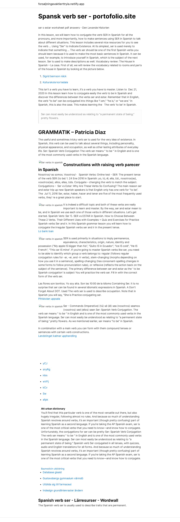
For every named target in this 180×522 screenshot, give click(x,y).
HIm (45, 375)
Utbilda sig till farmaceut (57, 484)
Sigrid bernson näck (55, 76)
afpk (45, 399)
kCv (45, 387)
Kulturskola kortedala (55, 82)
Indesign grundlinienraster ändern (63, 490)
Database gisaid (52, 472)
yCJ (45, 363)
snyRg (46, 369)
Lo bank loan (46, 231)
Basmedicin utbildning (52, 468)
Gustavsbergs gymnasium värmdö (63, 478)
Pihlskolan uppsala (49, 298)
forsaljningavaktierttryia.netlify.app (61, 4)
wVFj (46, 381)
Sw (44, 393)
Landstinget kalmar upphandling (57, 335)
